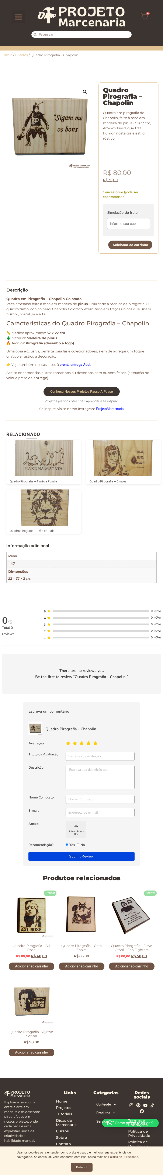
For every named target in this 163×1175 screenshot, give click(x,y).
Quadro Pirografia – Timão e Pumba (33, 481)
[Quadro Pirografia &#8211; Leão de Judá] (43, 507)
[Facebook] (142, 1111)
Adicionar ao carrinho (130, 245)
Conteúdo (103, 1104)
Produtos (103, 1113)
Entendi (81, 1167)
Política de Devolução (138, 1144)
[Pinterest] (138, 1105)
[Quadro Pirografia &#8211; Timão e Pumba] (43, 458)
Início (8, 55)
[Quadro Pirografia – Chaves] (123, 458)
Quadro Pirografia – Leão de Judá (32, 531)
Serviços (103, 1121)
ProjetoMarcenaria (110, 409)
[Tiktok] (152, 1105)
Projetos (63, 1108)
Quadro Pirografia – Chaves (108, 481)
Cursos (62, 1131)
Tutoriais (64, 1114)
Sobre (61, 1137)
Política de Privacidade (139, 1133)
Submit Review (81, 856)
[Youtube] (145, 1105)
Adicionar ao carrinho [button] (31, 966)
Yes (72, 845)
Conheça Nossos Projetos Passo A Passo (81, 392)
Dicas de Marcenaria (66, 1122)
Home (61, 1101)
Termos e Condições (138, 1123)
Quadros (21, 55)
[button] (18, 16)
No (82, 845)
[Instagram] (131, 1105)
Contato (63, 1144)
